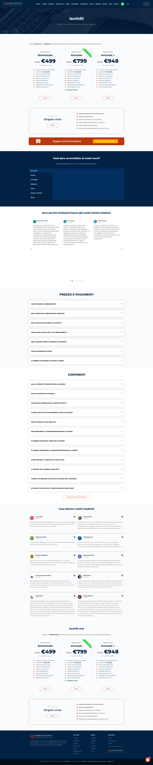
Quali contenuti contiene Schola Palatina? (48, 384)
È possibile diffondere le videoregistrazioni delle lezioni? (54, 450)
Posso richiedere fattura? (41, 351)
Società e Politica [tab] (36, 193)
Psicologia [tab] (34, 179)
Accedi (146, 4)
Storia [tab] (33, 188)
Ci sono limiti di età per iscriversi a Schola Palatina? (52, 412)
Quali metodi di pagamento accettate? (46, 323)
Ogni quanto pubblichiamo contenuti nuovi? (49, 403)
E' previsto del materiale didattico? (45, 469)
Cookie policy (110, 761)
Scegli (45, 98)
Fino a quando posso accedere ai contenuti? (49, 342)
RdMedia (67, 761)
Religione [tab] (34, 184)
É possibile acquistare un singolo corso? (47, 361)
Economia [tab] (34, 171)
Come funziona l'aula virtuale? (43, 422)
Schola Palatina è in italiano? (43, 393)
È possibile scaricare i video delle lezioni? (48, 441)
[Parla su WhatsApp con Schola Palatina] (122, 4)
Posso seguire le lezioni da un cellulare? (47, 460)
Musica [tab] (33, 175)
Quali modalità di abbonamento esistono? (48, 313)
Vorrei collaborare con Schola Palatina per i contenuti (54, 479)
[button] (31, 249)
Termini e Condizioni (92, 761)
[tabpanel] (88, 171)
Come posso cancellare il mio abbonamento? (49, 332)
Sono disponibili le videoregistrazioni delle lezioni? (52, 431)
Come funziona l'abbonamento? (43, 304)
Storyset (84, 761)
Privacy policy (102, 761)
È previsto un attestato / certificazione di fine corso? (52, 488)
